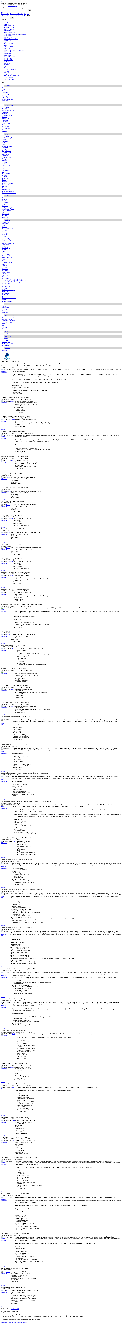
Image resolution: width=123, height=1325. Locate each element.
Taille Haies (5, 178)
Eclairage (5, 96)
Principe (3, 15)
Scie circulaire (6, 125)
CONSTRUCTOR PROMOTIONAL (15, 34)
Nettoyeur (5, 100)
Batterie (4, 144)
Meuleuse (4, 113)
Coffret (4, 236)
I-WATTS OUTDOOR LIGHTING (14, 50)
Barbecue (5, 143)
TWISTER (7, 66)
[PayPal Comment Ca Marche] (7, 360)
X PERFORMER (9, 77)
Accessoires (5, 88)
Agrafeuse (5, 223)
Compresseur (6, 94)
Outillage (7, 220)
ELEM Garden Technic (11, 39)
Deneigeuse (5, 154)
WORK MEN (8, 74)
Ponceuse (5, 121)
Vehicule (4, 350)
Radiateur (5, 212)
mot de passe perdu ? (33, 8)
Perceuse (4, 117)
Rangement (5, 214)
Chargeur (5, 147)
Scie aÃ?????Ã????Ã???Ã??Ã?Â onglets (14, 280)
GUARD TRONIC (9, 47)
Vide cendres (5, 217)
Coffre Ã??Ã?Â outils (8, 320)
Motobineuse (5, 160)
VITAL (6, 71)
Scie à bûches (6, 173)
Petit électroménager (8, 209)
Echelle (4, 249)
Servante (4, 288)
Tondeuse (4, 181)
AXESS (6, 22)
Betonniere (5, 91)
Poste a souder (6, 272)
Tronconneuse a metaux (9, 298)
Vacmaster (7, 68)
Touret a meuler (6, 293)
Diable (4, 246)
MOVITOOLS (8, 60)
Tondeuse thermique (8, 185)
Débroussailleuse (7, 152)
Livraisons (9, 15)
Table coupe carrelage (8, 290)
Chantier (7, 85)
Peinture (4, 265)
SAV (19, 15)
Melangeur (5, 112)
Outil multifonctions (7, 115)
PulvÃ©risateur (6, 165)
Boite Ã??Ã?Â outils (8, 317)
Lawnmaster (7, 53)
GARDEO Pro (8, 43)
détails (3, 395)
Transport (7, 348)
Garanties (14, 15)
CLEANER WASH (10, 31)
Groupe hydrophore (7, 207)
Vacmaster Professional (10, 69)
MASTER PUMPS (9, 56)
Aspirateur (5, 199)
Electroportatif (9, 105)
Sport (6, 331)
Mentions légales (22, 1322)
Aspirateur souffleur (7, 89)
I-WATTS (7, 48)
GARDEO (7, 42)
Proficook (7, 61)
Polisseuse (5, 120)
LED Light (7, 55)
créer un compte (12, 6)
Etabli (3, 251)
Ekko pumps (8, 35)
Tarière (4, 180)
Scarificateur (5, 170)
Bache (4, 139)
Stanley (6, 64)
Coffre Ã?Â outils (7, 322)
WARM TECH (8, 73)
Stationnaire (8, 336)
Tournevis (5, 130)
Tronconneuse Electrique (9, 191)
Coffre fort (5, 202)
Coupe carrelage (7, 240)
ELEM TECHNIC (9, 40)
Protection (5, 164)
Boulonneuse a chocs (8, 228)
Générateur (5, 340)
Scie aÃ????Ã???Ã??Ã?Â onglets (12, 282)
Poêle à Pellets (6, 210)
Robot (3, 168)
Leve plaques (6, 254)
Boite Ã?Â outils (7, 319)
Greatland (7, 45)
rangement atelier (9, 315)
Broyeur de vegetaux (8, 146)
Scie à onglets (6, 342)
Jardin (6, 134)
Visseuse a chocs (7, 301)
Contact (23, 15)
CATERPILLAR (9, 29)
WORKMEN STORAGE (11, 76)
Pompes (7, 304)
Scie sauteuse (6, 128)
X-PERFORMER (9, 79)
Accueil (3, 12)
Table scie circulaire (7, 343)
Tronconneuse (6, 189)
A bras (4, 306)
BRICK (6, 24)
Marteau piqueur (7, 257)
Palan (3, 264)
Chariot (4, 149)
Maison (7, 195)
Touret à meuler (6, 345)
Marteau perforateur (8, 110)
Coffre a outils (6, 233)
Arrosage (4, 309)
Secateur (4, 175)
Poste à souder (6, 123)
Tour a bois (5, 291)
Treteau (4, 188)
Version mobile (15, 1309)
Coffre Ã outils (6, 235)
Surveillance (5, 215)
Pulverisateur (6, 167)
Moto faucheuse (6, 159)
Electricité (5, 206)
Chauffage (5, 92)
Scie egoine (5, 126)
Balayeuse (5, 141)
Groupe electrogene (7, 99)
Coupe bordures (6, 151)
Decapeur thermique (8, 243)
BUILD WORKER (10, 26)
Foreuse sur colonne (8, 252)
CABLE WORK (9, 27)
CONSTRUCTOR (9, 32)
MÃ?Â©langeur (6, 109)
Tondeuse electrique (7, 183)
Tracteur (4, 186)
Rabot (3, 273)
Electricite (5, 97)
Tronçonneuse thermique (9, 193)
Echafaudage (6, 248)
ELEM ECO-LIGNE (10, 37)
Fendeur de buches (7, 157)
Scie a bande (5, 278)
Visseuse (4, 131)
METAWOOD (8, 58)
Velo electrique (6, 333)
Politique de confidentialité (8, 1322)
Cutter (4, 241)
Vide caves (5, 312)
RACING (7, 63)
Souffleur (4, 176)
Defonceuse (5, 244)
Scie (3, 102)
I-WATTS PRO (8, 52)
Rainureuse (5, 275)
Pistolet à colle (6, 118)
